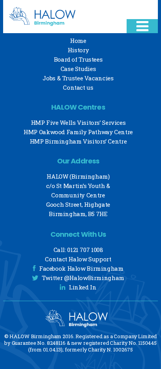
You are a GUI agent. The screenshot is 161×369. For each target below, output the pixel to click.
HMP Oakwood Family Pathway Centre (78, 132)
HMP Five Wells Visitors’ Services (78, 122)
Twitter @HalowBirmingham (83, 278)
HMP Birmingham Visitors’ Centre (78, 141)
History (78, 50)
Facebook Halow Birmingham (81, 268)
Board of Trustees (78, 59)
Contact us (78, 87)
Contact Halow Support (78, 259)
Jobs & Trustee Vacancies (78, 78)
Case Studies (78, 69)
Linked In (83, 287)
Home (78, 40)
